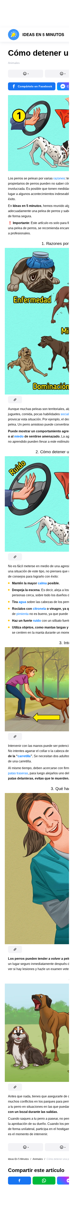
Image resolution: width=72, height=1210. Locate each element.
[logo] (36, 34)
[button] (25, 74)
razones (59, 178)
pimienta (22, 614)
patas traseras (18, 773)
